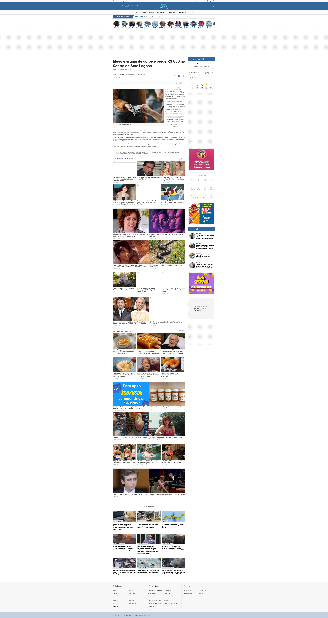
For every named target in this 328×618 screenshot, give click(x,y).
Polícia (136, 12)
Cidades (151, 12)
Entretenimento (161, 12)
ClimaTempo (211, 73)
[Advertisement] (201, 119)
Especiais (172, 12)
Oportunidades (182, 12)
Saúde (191, 12)
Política (144, 12)
